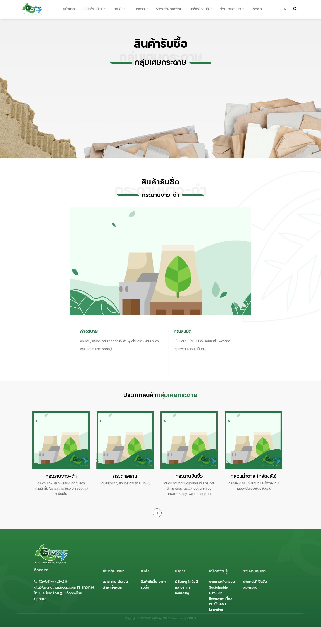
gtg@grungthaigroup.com (55, 587)
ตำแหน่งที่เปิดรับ (255, 581)
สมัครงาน (250, 587)
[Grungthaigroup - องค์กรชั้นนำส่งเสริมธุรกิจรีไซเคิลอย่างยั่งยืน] (32, 9)
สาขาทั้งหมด (112, 587)
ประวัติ (123, 581)
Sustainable (218, 587)
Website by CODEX (184, 618)
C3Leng (181, 581)
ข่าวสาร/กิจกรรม (222, 581)
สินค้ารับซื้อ (149, 581)
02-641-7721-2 (51, 581)
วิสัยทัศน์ (110, 581)
